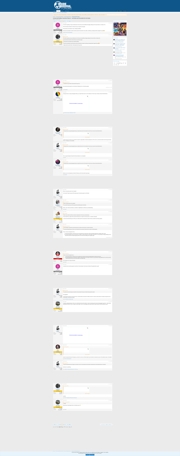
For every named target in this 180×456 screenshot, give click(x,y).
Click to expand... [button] (87, 137)
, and (68, 32)
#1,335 (111, 301)
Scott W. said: (65, 201)
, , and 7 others (70, 112)
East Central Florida (59, 100)
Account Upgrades (64, 12)
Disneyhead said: (66, 82)
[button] (62, 11)
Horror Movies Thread (118, 51)
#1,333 (111, 264)
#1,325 (111, 127)
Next (69, 21)
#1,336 (111, 325)
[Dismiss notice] (126, 14)
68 (63, 21)
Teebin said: (65, 129)
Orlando (61, 354)
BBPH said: (65, 36)
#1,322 (111, 34)
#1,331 (111, 224)
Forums (58, 10)
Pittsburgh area (60, 311)
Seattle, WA (60, 222)
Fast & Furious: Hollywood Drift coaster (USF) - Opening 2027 (120, 44)
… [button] (66, 21)
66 (60, 21)
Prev (54, 21)
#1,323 (111, 80)
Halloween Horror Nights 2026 (119, 42)
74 (67, 21)
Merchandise (67, 10)
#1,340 (111, 400)
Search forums (59, 12)
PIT (61, 209)
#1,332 (111, 251)
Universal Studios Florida (118, 46)
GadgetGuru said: (66, 226)
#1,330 (111, 211)
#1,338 (111, 361)
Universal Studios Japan (118, 50)
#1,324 (111, 92)
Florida (61, 261)
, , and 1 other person (71, 369)
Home (55, 10)
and (68, 299)
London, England (60, 32)
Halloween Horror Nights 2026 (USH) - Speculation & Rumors (120, 40)
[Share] (109, 23)
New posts (54, 12)
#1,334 (111, 288)
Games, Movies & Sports (118, 53)
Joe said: (65, 213)
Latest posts (115, 38)
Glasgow (61, 151)
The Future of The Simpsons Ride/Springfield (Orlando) (119, 55)
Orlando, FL (60, 44)
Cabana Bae (60, 168)
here (106, 14)
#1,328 (111, 189)
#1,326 (111, 142)
